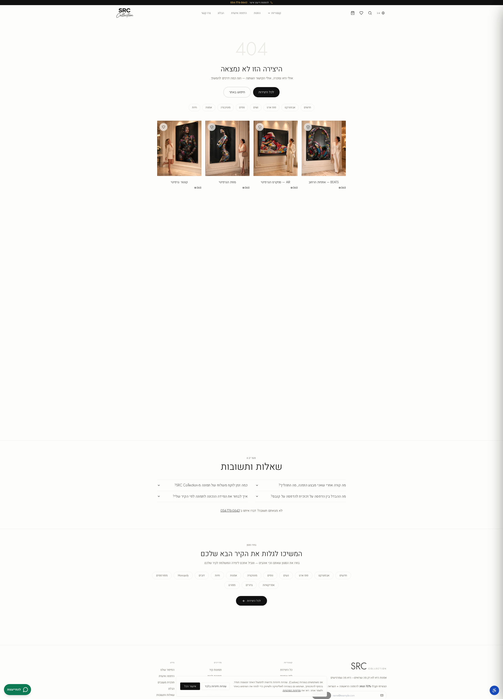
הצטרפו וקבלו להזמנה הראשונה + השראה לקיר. (354, 686)
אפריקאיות (268, 585)
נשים (255, 107)
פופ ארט (271, 107)
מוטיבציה (225, 107)
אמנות (209, 107)
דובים (202, 575)
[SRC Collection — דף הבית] (124, 13)
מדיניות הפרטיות (292, 690)
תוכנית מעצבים (166, 682)
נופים (242, 107)
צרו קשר (206, 13)
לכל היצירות (266, 92)
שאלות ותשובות (165, 695)
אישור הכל (190, 686)
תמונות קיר (215, 670)
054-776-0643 (238, 2)
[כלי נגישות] (494, 690)
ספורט (232, 585)
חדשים (307, 107)
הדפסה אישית (239, 13)
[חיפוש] (370, 13)
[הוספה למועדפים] (308, 127)
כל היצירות (286, 670)
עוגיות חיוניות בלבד (215, 686)
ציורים (249, 585)
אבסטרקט (290, 107)
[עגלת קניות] (353, 13)
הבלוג (221, 13)
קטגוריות (276, 13)
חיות (194, 107)
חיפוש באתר (237, 92)
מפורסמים (162, 575)
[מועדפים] (361, 13)
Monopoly (183, 575)
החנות (257, 13)
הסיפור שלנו (167, 670)
